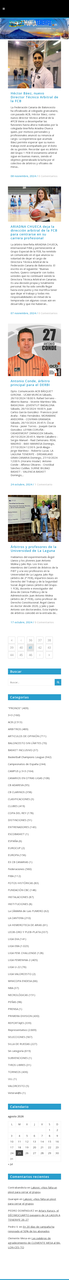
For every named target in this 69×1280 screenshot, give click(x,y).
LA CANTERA (16, 918)
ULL (10, 1079)
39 (11, 647)
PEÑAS (12, 1002)
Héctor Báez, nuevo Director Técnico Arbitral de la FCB (34, 97)
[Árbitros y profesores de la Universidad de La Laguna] (34, 518)
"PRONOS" (14, 708)
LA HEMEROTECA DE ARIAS (25, 925)
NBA (10, 988)
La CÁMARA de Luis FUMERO (25, 911)
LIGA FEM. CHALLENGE (22, 953)
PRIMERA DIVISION (20, 1016)
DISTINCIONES (17, 820)
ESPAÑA (13, 841)
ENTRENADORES (18, 827)
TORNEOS (14, 1072)
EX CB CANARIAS (18, 862)
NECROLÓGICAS (18, 995)
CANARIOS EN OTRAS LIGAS (25, 778)
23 (57, 1147)
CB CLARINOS (16, 792)
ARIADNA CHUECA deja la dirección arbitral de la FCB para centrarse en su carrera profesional (34, 232)
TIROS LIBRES (16, 1065)
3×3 (10, 715)
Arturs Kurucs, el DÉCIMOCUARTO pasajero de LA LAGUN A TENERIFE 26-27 (34, 1215)
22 (49, 1147)
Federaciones (16, 869)
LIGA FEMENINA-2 (19, 960)
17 (11, 1147)
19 (26, 1147)
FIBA (11, 876)
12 (26, 1141)
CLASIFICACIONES (19, 799)
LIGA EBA (13, 946)
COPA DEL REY (17, 813)
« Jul (10, 1164)
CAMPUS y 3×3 (17, 771)
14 (42, 1141)
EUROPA (13, 855)
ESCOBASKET (16, 834)
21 (42, 1147)
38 (49, 640)
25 (19, 1153)
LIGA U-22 (14, 967)
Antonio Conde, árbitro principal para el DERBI (30, 383)
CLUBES (13, 806)
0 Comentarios (48, 176)
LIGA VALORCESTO (19, 974)
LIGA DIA (13, 939)
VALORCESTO (16, 1086)
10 (11, 1141)
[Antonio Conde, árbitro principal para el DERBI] (34, 350)
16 (57, 1141)
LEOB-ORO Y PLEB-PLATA (24, 932)
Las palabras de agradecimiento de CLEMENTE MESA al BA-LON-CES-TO (34, 1242)
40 (21, 647)
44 (11, 655)
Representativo (17, 1030)
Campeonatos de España (23, 764)
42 (40, 647)
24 (11, 1153)
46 (30, 655)
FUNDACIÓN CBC (18, 890)
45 (21, 655)
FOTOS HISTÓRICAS (20, 883)
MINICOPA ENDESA (20, 981)
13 (34, 1141)
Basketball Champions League (26, 757)
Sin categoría (16, 1051)
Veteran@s (15, 1093)
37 (40, 640)
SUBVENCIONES (18, 1058)
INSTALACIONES (18, 897)
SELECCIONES (16, 1037)
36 (30, 640)
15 (49, 1141)
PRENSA (13, 1009)
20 (34, 1147)
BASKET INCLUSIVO (20, 750)
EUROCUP (14, 848)
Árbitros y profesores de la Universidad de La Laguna (34, 549)
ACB (10, 722)
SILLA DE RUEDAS (19, 1044)
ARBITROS (14, 729)
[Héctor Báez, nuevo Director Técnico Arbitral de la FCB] (34, 64)
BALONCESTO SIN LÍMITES (24, 743)
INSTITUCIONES (18, 904)
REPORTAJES (16, 1023)
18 (19, 1147)
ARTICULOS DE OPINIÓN (23, 736)
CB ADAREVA (16, 785)
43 (49, 647)
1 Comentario (43, 484)
